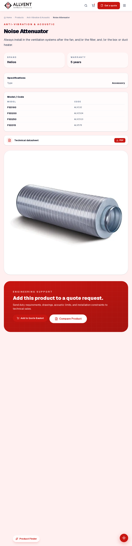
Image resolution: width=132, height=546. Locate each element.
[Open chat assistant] (124, 538)
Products (19, 17)
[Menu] (124, 5)
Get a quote (110, 5)
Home (9, 17)
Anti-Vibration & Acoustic (38, 17)
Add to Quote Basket (32, 318)
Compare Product (70, 318)
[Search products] (86, 5)
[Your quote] (93, 5)
